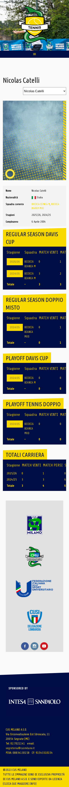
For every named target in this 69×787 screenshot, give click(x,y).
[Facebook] (25, 646)
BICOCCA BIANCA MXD (29, 332)
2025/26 (15, 261)
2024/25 (15, 273)
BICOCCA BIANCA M (41, 204)
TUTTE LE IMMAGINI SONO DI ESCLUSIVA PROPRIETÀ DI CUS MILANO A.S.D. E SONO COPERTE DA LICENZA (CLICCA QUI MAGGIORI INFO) (34, 779)
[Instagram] (34, 646)
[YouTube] (44, 646)
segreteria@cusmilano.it (20, 748)
